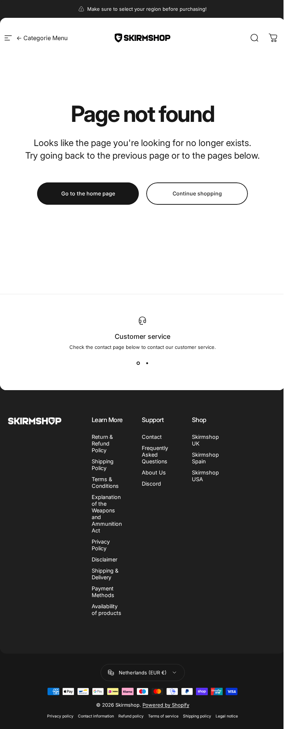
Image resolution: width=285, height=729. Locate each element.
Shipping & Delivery (105, 573)
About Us (154, 472)
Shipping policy (197, 716)
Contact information (96, 716)
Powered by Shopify (165, 705)
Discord (151, 483)
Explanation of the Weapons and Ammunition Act (107, 514)
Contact (152, 437)
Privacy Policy (101, 544)
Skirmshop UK (205, 440)
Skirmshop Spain (205, 457)
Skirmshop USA (205, 475)
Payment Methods (103, 591)
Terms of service (163, 716)
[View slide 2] (146, 363)
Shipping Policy (103, 464)
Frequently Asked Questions (155, 454)
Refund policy (131, 716)
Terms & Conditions (105, 482)
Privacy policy (60, 716)
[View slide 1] (138, 363)
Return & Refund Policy (102, 443)
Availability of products (106, 609)
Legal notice (227, 716)
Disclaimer (104, 559)
